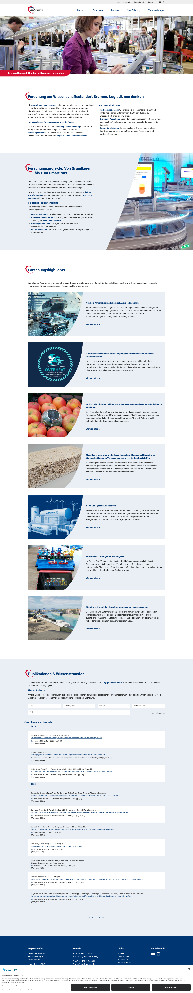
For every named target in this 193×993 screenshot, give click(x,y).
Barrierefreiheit (139, 2)
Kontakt (150, 2)
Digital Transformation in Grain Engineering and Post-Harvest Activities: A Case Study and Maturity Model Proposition (72, 829)
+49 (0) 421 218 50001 (85, 961)
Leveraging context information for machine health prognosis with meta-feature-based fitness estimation (68, 755)
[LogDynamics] (35, 10)
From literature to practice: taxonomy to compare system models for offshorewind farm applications (66, 738)
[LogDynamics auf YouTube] (153, 954)
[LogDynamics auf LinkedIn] (158, 954)
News (118, 2)
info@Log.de (85, 964)
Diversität (126, 2)
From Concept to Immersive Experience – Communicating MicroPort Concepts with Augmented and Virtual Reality (71, 772)
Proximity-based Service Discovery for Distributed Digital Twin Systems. (56, 846)
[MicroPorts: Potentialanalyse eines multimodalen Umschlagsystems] (55, 618)
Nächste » (102, 918)
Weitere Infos (92, 324)
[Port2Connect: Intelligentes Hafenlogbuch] (55, 567)
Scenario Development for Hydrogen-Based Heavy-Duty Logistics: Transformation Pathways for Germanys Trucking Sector (74, 795)
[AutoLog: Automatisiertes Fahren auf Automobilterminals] (55, 314)
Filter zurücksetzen (158, 713)
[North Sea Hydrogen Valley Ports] (55, 517)
